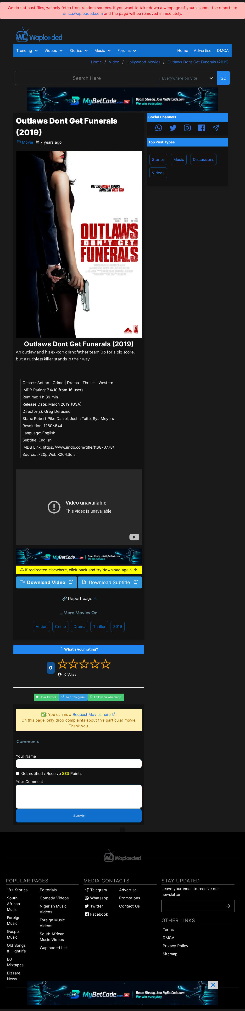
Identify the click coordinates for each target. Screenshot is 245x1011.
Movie (27, 142)
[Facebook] (201, 129)
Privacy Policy (175, 945)
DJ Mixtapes (15, 962)
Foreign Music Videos (52, 923)
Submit (78, 816)
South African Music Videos (52, 936)
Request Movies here (92, 714)
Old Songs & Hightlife (16, 948)
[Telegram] (216, 129)
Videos (158, 172)
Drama (79, 626)
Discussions (203, 159)
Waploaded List (54, 947)
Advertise (128, 889)
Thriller (99, 626)
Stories (158, 159)
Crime (60, 626)
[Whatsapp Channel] (158, 129)
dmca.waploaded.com (83, 13)
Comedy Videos (54, 898)
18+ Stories (17, 889)
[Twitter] (173, 129)
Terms (168, 929)
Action (41, 626)
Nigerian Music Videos (53, 909)
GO (223, 78)
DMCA (223, 50)
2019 (117, 626)
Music (178, 159)
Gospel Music (13, 934)
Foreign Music (13, 920)
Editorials (48, 889)
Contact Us (129, 906)
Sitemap (170, 953)
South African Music (13, 904)
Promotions (129, 898)
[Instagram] (187, 129)
